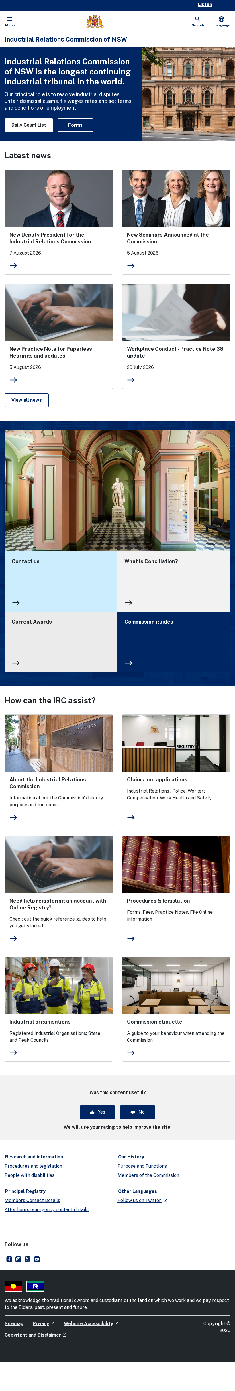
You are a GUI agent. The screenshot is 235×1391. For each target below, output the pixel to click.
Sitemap (14, 1323)
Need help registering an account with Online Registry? (57, 904)
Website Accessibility (91, 1323)
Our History (131, 1157)
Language (222, 21)
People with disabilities (29, 1175)
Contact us (26, 561)
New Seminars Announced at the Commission (168, 238)
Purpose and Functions (142, 1166)
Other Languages (137, 1191)
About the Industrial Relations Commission (47, 783)
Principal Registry (25, 1191)
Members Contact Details (32, 1200)
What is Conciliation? (151, 561)
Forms (75, 125)
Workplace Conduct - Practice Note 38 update (175, 352)
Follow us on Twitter (142, 1200)
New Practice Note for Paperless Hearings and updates (50, 352)
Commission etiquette (154, 1022)
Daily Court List (28, 125)
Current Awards (32, 622)
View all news (30, 400)
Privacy (44, 1323)
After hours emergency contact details (47, 1209)
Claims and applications (157, 780)
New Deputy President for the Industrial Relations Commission (50, 238)
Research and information (34, 1157)
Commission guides (148, 622)
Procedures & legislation (158, 901)
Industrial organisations (40, 1022)
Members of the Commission (148, 1175)
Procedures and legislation (33, 1166)
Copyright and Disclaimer (36, 1335)
